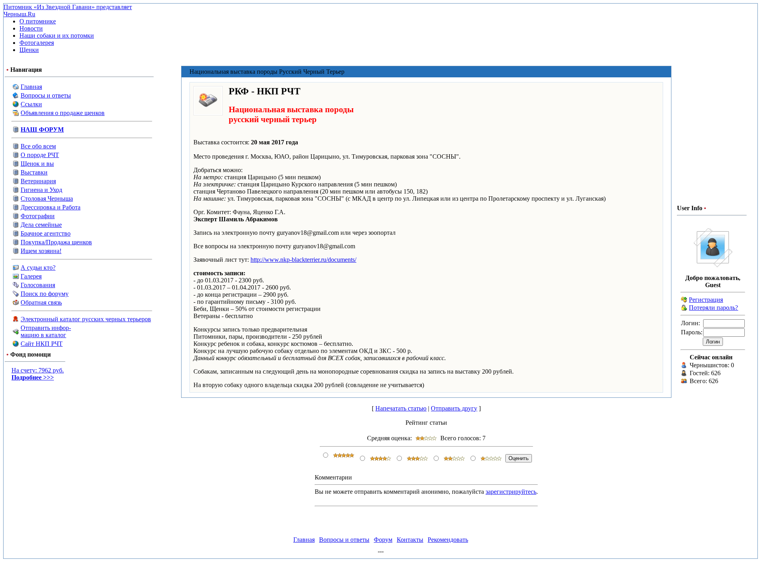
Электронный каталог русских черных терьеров (86, 319)
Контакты (410, 539)
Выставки (34, 172)
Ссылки (31, 104)
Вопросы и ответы (46, 95)
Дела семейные (41, 224)
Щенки (29, 49)
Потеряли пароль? (713, 307)
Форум (383, 539)
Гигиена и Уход (41, 189)
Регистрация (706, 299)
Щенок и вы (37, 163)
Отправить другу (454, 408)
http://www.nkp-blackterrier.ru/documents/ (303, 259)
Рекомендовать (448, 539)
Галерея (31, 276)
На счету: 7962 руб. (37, 374)
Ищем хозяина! (41, 250)
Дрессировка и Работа (50, 207)
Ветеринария (38, 181)
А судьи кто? (38, 267)
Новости (31, 28)
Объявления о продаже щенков (63, 112)
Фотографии (38, 216)
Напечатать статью (400, 408)
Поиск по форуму (45, 293)
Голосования (38, 285)
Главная (31, 86)
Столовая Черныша (47, 198)
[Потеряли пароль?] (684, 308)
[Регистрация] (684, 300)
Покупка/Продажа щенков (56, 242)
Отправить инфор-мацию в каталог (46, 331)
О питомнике (37, 21)
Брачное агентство (46, 233)
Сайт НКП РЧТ (42, 343)
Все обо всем (38, 146)
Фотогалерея (36, 42)
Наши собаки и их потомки (56, 35)
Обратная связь (41, 302)
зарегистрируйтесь (511, 491)
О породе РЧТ (40, 155)
